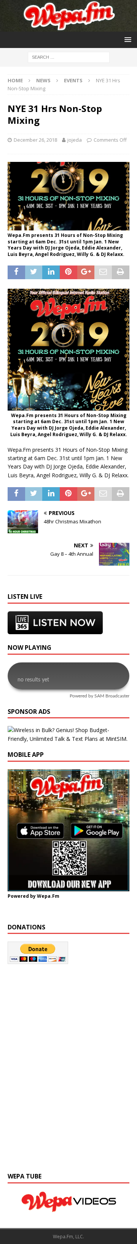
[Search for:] (69, 57)
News (43, 80)
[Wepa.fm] (68, 27)
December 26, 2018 (35, 139)
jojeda (74, 139)
